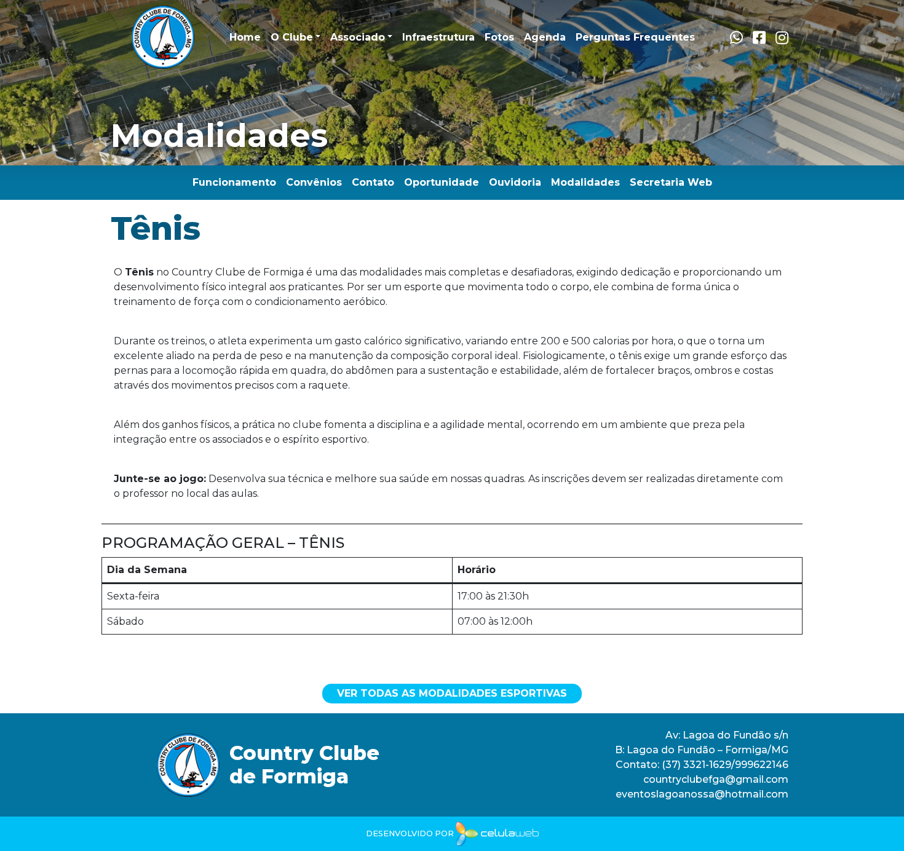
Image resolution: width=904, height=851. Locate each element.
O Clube (292, 37)
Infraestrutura (438, 37)
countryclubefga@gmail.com (715, 779)
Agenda (545, 37)
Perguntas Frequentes (635, 37)
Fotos (499, 37)
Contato (373, 182)
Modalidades (585, 182)
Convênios (314, 182)
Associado (357, 37)
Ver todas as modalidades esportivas (452, 693)
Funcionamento (234, 182)
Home (245, 37)
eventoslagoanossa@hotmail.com (702, 794)
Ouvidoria (515, 182)
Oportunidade (441, 182)
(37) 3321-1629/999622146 (725, 764)
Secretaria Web (671, 182)
